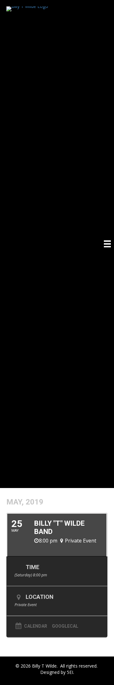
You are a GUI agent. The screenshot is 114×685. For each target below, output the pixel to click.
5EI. (70, 672)
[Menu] (107, 244)
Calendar (35, 626)
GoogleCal (65, 626)
